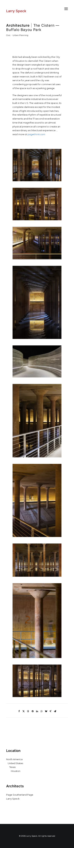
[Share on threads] (28, 711)
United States (15, 763)
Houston (15, 771)
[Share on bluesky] (46, 711)
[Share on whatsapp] (41, 711)
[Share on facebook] (19, 711)
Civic (8, 35)
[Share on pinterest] (32, 711)
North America (14, 759)
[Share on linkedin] (37, 711)
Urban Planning (20, 35)
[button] (66, 8)
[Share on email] (55, 711)
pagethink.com (36, 134)
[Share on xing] (50, 711)
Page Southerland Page (19, 794)
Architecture (18, 25)
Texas (12, 767)
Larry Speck (13, 798)
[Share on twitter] (24, 711)
